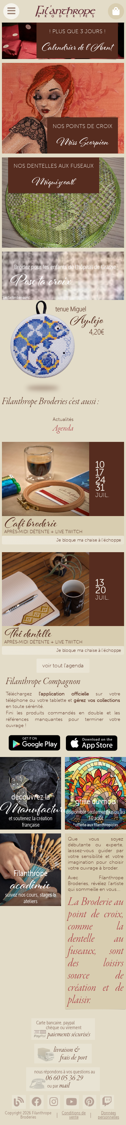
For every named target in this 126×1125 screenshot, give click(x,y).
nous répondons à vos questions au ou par (64, 1079)
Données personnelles (108, 1115)
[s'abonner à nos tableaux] (89, 1102)
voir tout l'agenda (63, 665)
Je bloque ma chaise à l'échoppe (88, 540)
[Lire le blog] (19, 1102)
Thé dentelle (28, 633)
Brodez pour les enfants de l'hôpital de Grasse (65, 267)
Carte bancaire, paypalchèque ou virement (63, 1029)
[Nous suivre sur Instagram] (53, 1102)
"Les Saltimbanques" (16, 297)
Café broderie (31, 523)
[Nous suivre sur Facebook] (37, 1102)
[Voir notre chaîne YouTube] (71, 1102)
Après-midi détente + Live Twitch (43, 532)
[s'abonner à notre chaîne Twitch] (107, 1102)
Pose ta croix (41, 282)
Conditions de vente (74, 1115)
